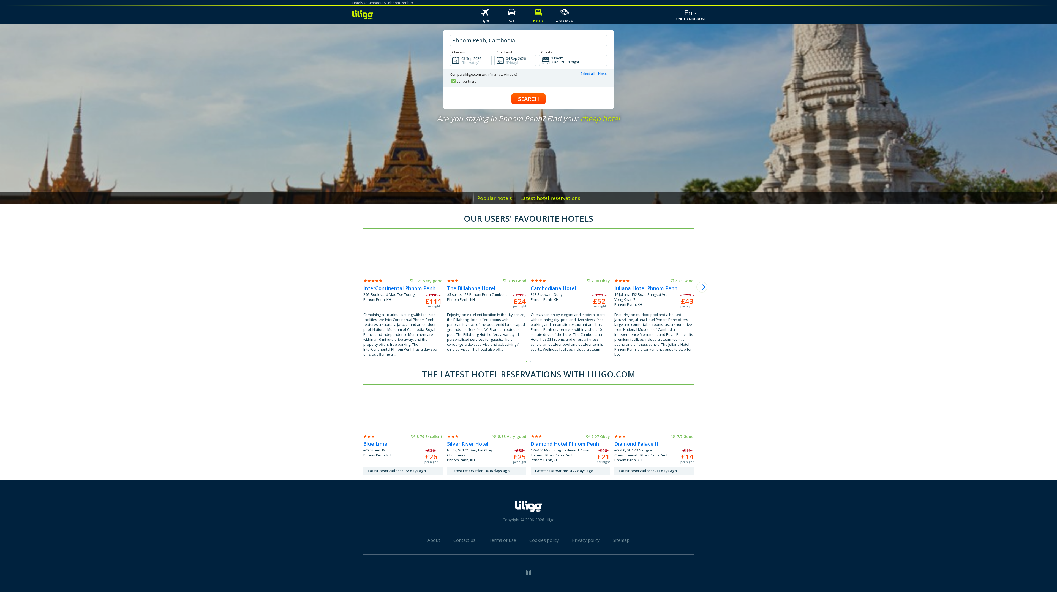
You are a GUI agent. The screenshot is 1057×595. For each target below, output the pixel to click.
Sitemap (621, 540)
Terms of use (502, 540)
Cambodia (374, 2)
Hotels (357, 2)
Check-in (458, 52)
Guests (546, 52)
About (433, 540)
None (602, 73)
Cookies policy (544, 540)
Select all (588, 73)
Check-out (504, 52)
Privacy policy (586, 540)
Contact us (464, 540)
